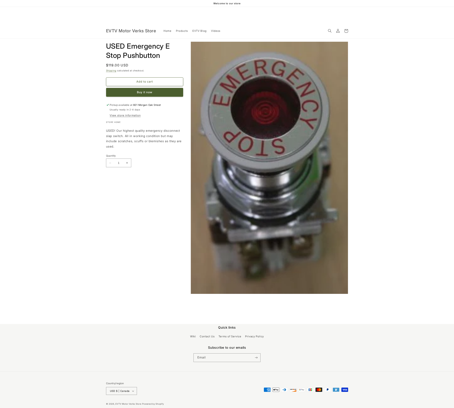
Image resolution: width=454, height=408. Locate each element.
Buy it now (144, 92)
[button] (330, 31)
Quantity (111, 155)
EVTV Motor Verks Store (128, 404)
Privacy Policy (254, 336)
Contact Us (207, 336)
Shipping (111, 70)
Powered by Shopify (153, 404)
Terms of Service (229, 336)
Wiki (193, 336)
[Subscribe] (256, 357)
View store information (125, 115)
